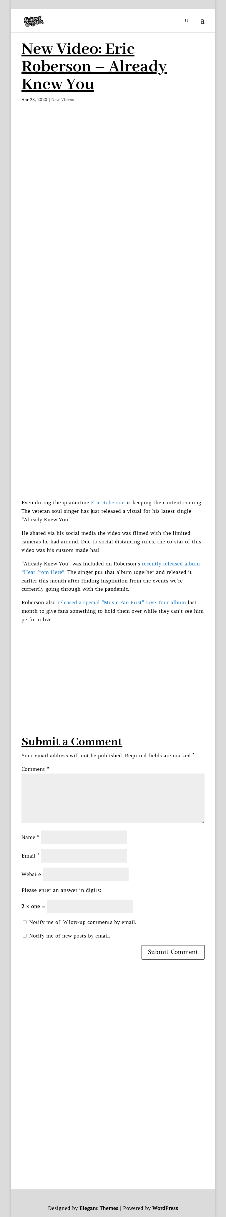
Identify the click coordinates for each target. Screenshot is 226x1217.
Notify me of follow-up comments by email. (82, 922)
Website (31, 874)
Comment (35, 769)
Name (30, 837)
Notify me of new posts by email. (69, 936)
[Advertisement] (113, 162)
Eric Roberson (108, 502)
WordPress (165, 1208)
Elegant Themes (98, 1208)
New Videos (62, 99)
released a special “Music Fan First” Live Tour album (121, 602)
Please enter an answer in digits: (61, 890)
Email (30, 856)
